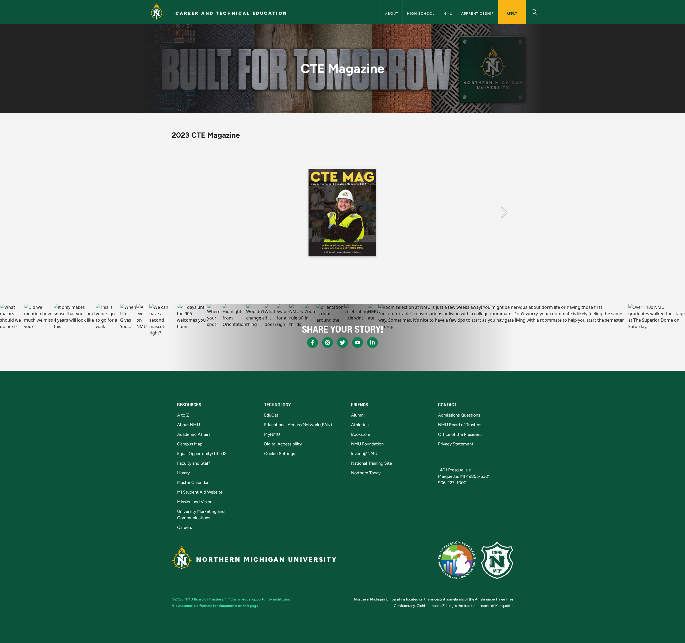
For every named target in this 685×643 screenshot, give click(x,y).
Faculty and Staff (193, 463)
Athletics (359, 424)
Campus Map (189, 443)
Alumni (358, 415)
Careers (184, 527)
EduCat (271, 415)
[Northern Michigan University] (156, 12)
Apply (512, 13)
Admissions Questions (459, 415)
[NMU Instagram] (327, 342)
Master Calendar (192, 482)
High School (421, 13)
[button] (534, 11)
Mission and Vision (194, 501)
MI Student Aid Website (200, 492)
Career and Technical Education (231, 13)
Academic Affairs (193, 434)
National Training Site (371, 463)
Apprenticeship (477, 13)
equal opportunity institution (266, 599)
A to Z (183, 415)
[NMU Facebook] (312, 342)
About (391, 13)
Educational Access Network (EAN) (298, 424)
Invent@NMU (364, 453)
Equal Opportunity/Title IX (202, 453)
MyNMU (272, 434)
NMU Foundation (367, 443)
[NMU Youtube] (357, 342)
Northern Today (365, 472)
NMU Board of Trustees (460, 424)
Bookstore (360, 434)
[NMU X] (342, 342)
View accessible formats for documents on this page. (215, 605)
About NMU (188, 424)
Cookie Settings (279, 453)
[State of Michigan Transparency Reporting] (457, 560)
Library (183, 472)
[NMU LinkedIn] (372, 342)
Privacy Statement (455, 443)
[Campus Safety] (497, 560)
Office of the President (460, 434)
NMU (447, 13)
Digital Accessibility (283, 443)
